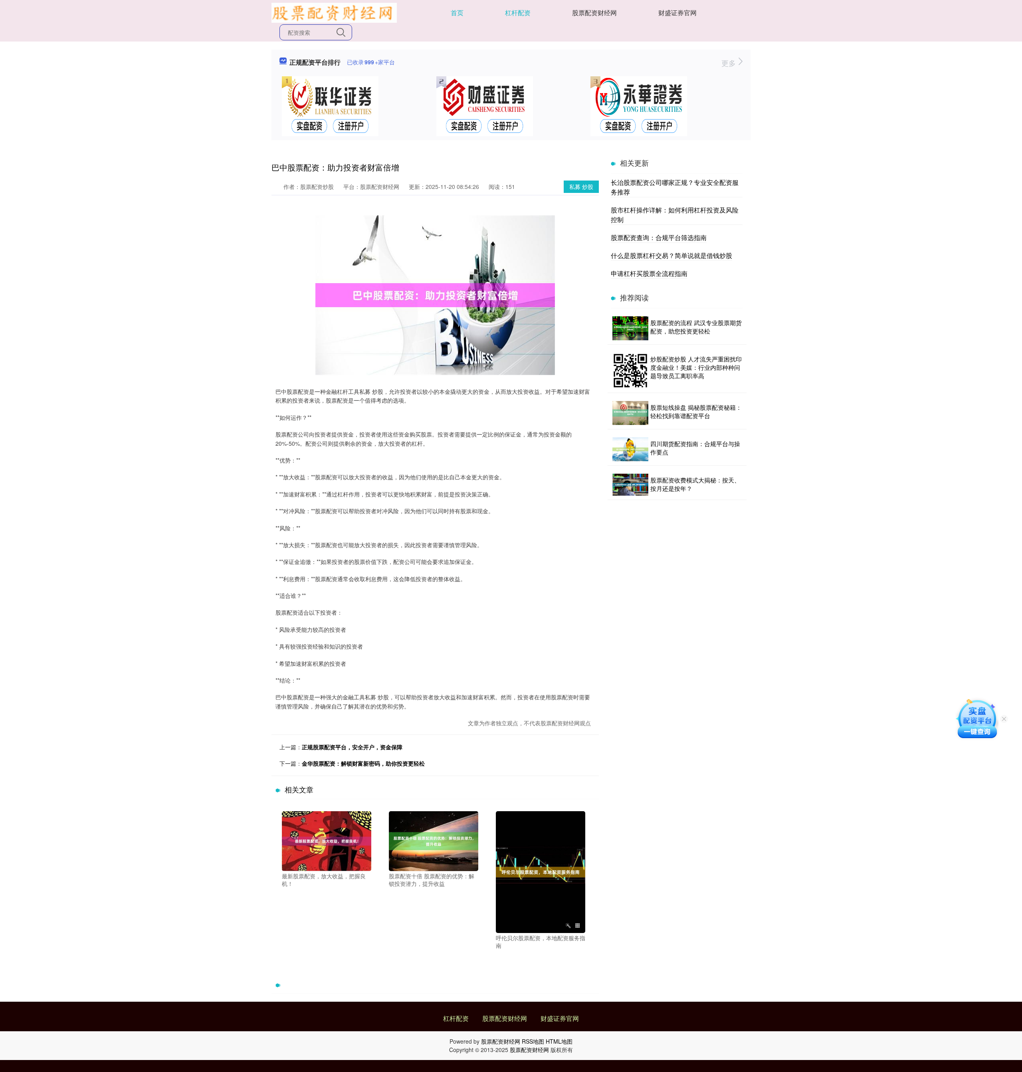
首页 (457, 12)
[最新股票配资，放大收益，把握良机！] (326, 840)
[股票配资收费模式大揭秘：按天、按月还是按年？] (630, 485)
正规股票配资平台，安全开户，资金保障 (352, 747)
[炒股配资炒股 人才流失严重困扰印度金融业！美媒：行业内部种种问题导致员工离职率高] (630, 371)
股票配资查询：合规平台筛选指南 (659, 237)
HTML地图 (559, 1041)
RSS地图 (533, 1041)
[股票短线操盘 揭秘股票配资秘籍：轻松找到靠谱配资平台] (630, 413)
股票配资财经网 (594, 12)
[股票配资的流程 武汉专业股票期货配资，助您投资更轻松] (630, 328)
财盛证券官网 (677, 12)
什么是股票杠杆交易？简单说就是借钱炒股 (671, 255)
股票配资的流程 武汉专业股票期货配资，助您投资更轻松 (696, 326)
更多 (729, 63)
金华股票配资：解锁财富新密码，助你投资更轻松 (363, 763)
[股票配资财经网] (334, 12)
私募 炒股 (581, 187)
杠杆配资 (518, 12)
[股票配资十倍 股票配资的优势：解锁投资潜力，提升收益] (433, 840)
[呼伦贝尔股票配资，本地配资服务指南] (540, 871)
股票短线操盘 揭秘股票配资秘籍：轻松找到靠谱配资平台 (696, 411)
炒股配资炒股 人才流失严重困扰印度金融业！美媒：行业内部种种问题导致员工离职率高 (696, 367)
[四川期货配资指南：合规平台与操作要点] (630, 449)
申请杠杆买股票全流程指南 (649, 273)
